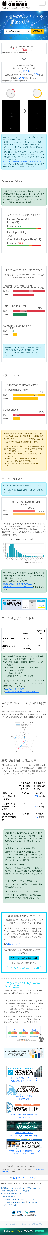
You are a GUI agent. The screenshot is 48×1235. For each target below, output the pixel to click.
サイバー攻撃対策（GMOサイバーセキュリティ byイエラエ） (19, 1199)
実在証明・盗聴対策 (7, 1196)
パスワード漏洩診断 (7, 1191)
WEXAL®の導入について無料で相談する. (22, 691)
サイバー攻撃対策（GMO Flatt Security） (13, 1202)
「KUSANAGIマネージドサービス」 (18, 586)
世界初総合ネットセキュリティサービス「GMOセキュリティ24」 (21, 1188)
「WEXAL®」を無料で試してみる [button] (23, 968)
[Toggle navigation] (42, 3)
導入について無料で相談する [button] (23, 958)
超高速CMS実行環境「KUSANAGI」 (18, 584)
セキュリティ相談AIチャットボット (11, 1193)
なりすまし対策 (32, 1202)
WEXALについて (13, 944)
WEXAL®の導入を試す (14, 689)
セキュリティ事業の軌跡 (8, 1205)
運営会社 (10, 1166)
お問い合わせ (21, 1166)
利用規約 (32, 1166)
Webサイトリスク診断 (22, 1191)
